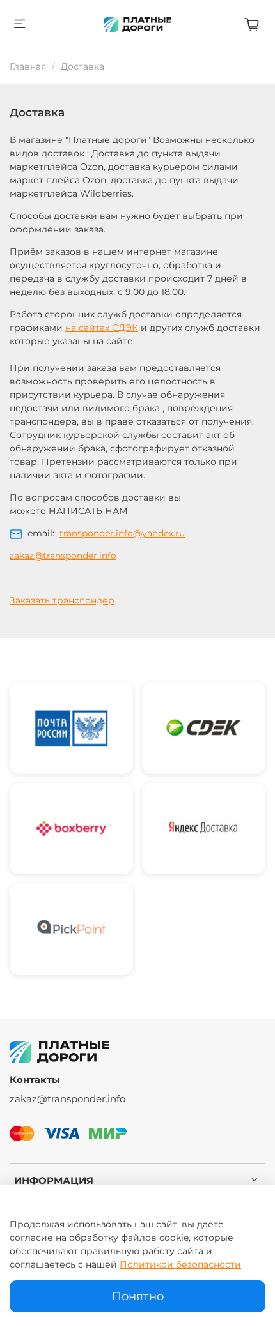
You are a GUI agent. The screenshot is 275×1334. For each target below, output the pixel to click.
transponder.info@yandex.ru (122, 533)
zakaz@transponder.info (63, 555)
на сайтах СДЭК (101, 327)
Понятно (138, 1296)
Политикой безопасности (180, 1264)
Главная (28, 66)
